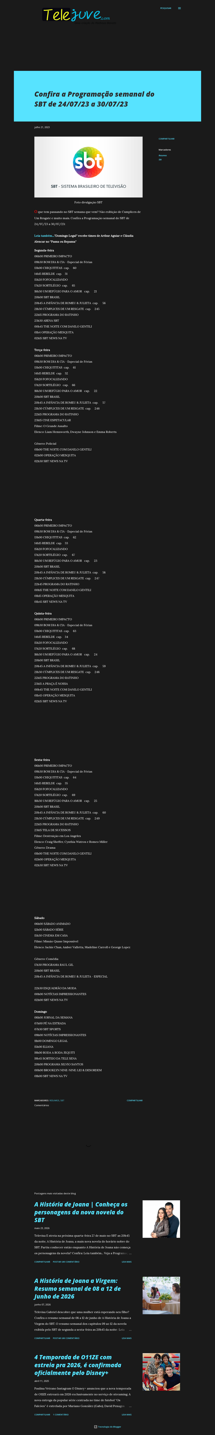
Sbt (160, 159)
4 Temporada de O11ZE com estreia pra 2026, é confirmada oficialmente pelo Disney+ (77, 1365)
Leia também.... (44, 235)
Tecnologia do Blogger (109, 1426)
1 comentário (61, 1414)
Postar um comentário (66, 1261)
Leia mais (126, 1261)
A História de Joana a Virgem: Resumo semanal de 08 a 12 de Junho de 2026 (77, 1288)
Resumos (163, 155)
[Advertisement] (101, 50)
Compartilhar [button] (166, 138)
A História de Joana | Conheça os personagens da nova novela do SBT (81, 1212)
